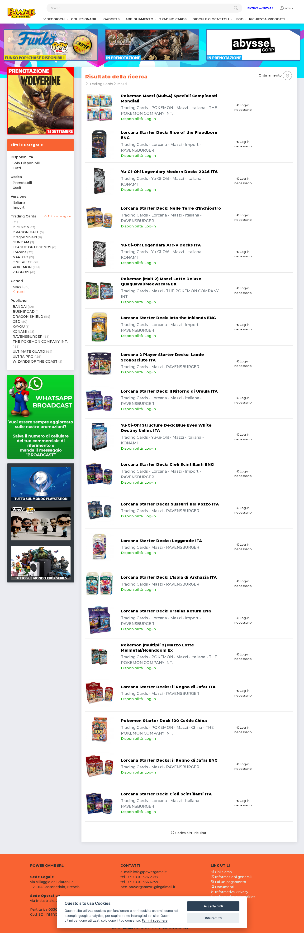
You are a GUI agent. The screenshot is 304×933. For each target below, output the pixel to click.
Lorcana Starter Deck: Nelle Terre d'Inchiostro (171, 208)
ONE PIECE (23, 262)
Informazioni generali (233, 877)
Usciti (17, 188)
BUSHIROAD (24, 311)
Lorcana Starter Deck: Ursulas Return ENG (166, 611)
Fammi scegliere (154, 920)
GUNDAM (21, 242)
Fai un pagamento (230, 882)
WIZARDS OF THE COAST (35, 361)
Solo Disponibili (26, 163)
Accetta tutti (213, 906)
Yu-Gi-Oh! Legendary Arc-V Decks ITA (161, 245)
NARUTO (20, 257)
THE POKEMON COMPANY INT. (40, 341)
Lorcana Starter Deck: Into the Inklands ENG (168, 318)
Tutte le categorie (59, 216)
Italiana (19, 202)
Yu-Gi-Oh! (21, 272)
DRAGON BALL (26, 232)
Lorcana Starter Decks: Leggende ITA (161, 541)
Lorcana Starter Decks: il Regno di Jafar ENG (169, 760)
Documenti (224, 887)
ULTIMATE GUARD (29, 351)
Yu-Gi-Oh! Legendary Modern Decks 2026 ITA (169, 171)
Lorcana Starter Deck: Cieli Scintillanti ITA (166, 794)
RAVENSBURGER (28, 336)
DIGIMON (21, 227)
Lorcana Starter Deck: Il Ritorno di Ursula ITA (169, 391)
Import (18, 207)
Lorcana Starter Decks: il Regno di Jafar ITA (168, 687)
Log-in (288, 8)
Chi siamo (223, 872)
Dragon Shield (25, 237)
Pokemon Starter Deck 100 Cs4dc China (164, 720)
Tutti (17, 168)
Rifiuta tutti (213, 918)
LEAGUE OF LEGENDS (32, 247)
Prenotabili (22, 183)
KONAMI (20, 331)
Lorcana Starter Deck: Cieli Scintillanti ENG (167, 464)
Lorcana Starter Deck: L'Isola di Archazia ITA (169, 577)
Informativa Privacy (231, 892)
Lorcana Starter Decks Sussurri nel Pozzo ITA (170, 504)
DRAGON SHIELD (28, 316)
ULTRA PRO (23, 356)
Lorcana (19, 252)
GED (16, 321)
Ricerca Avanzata (260, 8)
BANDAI (20, 306)
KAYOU (19, 326)
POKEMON (22, 267)
